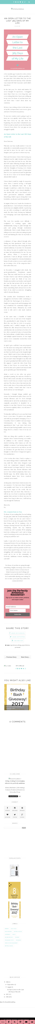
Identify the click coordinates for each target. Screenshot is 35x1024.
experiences (14, 645)
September (10, 984)
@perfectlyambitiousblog (7, 1002)
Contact (7, 790)
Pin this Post (18, 640)
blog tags (13, 928)
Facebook (7, 810)
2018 (7, 982)
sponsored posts (9, 940)
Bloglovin (7, 817)
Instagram (14, 810)
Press (18, 792)
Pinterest (22, 810)
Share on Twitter (18, 636)
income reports (9, 937)
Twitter (15, 817)
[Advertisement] (16, 842)
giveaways (7, 934)
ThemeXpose (17, 1019)
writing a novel (9, 945)
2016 (7, 997)
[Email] (26, 1022)
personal (17, 647)
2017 (7, 994)
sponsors (18, 940)
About (7, 787)
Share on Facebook (18, 633)
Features (14, 790)
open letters (26, 645)
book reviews (8, 931)
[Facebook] (9, 1022)
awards (7, 928)
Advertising (20, 787)
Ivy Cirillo (20, 666)
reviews (17, 937)
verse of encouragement (11, 943)
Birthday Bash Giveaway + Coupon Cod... (15, 707)
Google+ (22, 817)
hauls (13, 934)
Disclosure (13, 787)
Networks (13, 792)
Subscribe (17, 614)
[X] (15, 1022)
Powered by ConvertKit (17, 617)
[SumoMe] (32, 1022)
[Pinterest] (20, 1022)
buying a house (18, 931)
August (9, 987)
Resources (21, 790)
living (19, 645)
